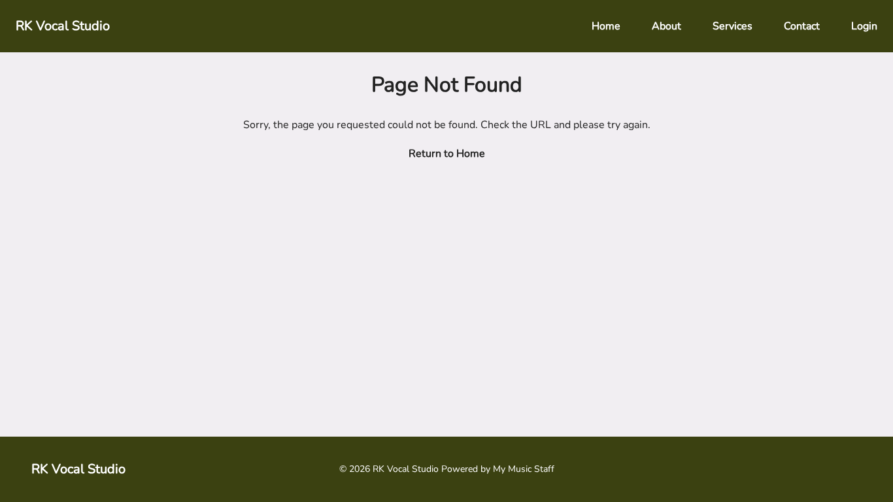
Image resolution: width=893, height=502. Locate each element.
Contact (802, 26)
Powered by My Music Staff (497, 469)
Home (606, 26)
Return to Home (447, 153)
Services (732, 26)
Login (864, 26)
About (666, 26)
